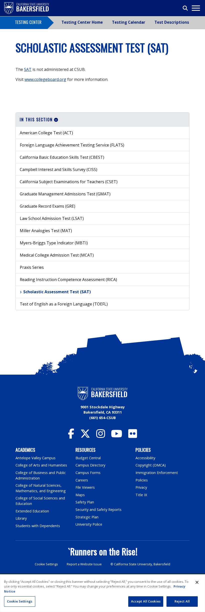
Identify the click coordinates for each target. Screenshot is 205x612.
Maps (80, 494)
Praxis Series (32, 267)
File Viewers (85, 487)
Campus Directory (90, 465)
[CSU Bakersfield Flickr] (132, 436)
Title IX (141, 494)
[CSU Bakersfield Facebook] (71, 436)
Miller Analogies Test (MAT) (46, 230)
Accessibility (145, 458)
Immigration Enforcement (157, 472)
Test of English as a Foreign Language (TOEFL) (64, 304)
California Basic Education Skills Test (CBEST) (62, 157)
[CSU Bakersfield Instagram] (100, 436)
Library (21, 518)
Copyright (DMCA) (151, 465)
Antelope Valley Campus (36, 458)
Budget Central (88, 458)
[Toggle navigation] (195, 8)
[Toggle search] (185, 8)
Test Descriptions (171, 22)
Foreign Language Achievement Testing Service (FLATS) (72, 145)
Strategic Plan (87, 517)
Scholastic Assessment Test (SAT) (57, 292)
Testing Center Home (82, 22)
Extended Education (32, 511)
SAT (28, 69)
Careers (82, 480)
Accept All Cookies (145, 601)
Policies (142, 480)
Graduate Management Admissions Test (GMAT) (65, 194)
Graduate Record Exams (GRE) (47, 206)
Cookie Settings (46, 564)
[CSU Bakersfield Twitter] (85, 436)
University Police (89, 524)
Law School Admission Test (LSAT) (52, 218)
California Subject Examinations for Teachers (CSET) (69, 181)
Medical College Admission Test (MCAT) (57, 255)
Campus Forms (88, 472)
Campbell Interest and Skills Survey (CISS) (58, 169)
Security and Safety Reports (99, 509)
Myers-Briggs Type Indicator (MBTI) (54, 243)
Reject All (182, 601)
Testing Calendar (128, 22)
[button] (102, 120)
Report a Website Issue (84, 564)
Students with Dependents (38, 525)
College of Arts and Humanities (41, 465)
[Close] (197, 582)
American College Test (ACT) (46, 133)
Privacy (141, 487)
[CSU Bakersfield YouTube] (116, 436)
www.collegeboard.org (45, 79)
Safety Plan (85, 502)
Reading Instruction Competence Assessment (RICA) (68, 279)
